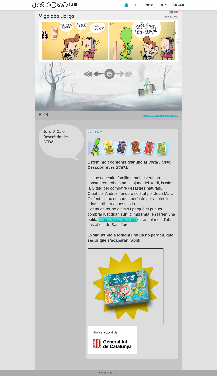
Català (171, 12)
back (98, 74)
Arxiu (149, 5)
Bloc (137, 5)
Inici (126, 5)
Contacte (178, 5)
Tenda (162, 5)
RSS (116, 373)
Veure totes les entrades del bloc (160, 115)
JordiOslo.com (55, 5)
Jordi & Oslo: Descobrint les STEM (56, 136)
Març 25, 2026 (95, 132)
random (109, 74)
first (88, 74)
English (176, 12)
